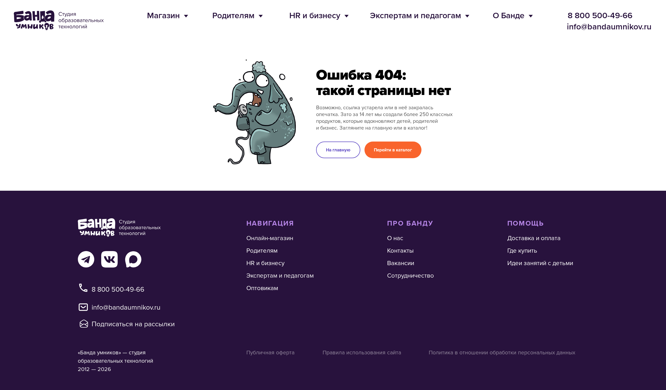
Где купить (522, 250)
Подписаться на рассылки (133, 324)
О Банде (508, 15)
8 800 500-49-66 (600, 15)
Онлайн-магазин (269, 237)
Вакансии (400, 262)
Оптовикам (262, 287)
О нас (395, 237)
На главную (338, 150)
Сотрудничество (410, 275)
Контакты (400, 250)
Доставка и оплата (534, 237)
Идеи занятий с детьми (540, 262)
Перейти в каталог (393, 150)
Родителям (233, 15)
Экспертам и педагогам (415, 15)
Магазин (163, 15)
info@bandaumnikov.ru (609, 26)
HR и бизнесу (314, 15)
